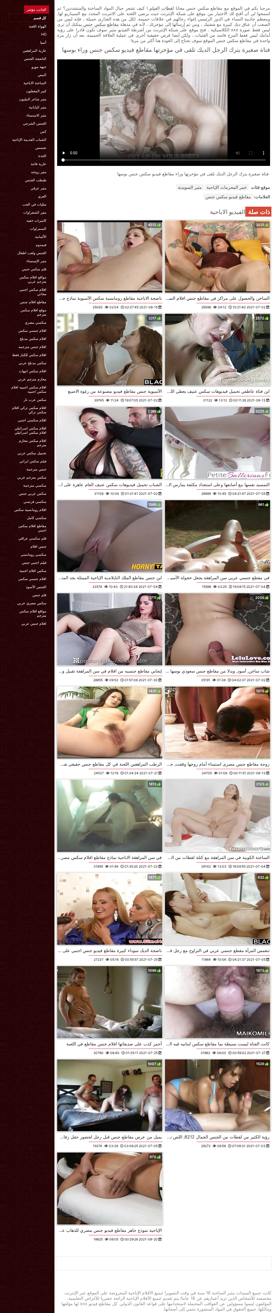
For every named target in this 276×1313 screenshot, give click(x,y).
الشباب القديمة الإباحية (29, 139)
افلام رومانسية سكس (30, 509)
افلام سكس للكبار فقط (29, 355)
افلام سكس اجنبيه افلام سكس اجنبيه (28, 389)
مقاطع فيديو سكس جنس (228, 196)
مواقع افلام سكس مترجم (32, 613)
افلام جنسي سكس (32, 330)
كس (43, 131)
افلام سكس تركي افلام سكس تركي (29, 409)
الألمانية (40, 236)
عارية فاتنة (38, 164)
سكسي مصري (35, 322)
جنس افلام (38, 546)
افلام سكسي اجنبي (32, 420)
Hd (43, 34)
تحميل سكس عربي (32, 453)
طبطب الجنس (35, 180)
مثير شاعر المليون (32, 99)
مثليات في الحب (34, 204)
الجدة (42, 156)
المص (42, 75)
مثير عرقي (38, 188)
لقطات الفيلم (161, 8)
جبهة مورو (39, 66)
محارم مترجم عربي (32, 379)
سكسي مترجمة (34, 485)
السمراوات (38, 228)
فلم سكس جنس (34, 269)
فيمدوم (41, 245)
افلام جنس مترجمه (32, 347)
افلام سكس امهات (32, 371)
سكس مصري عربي (31, 603)
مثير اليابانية (37, 107)
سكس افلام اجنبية (32, 570)
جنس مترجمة (36, 469)
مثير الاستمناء (36, 115)
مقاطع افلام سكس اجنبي (32, 528)
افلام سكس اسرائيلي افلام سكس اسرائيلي (30, 430)
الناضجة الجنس (35, 58)
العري (42, 196)
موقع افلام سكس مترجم (33, 312)
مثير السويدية (190, 187)
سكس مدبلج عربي (32, 363)
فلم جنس (39, 595)
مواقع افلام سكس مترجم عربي (32, 279)
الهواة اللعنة (37, 26)
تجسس (40, 147)
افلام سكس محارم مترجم (32, 442)
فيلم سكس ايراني (32, 461)
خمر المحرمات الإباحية (226, 187)
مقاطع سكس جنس (100, 24)
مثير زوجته (38, 172)
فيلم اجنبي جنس (34, 562)
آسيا (43, 42)
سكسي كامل (36, 518)
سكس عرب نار (35, 399)
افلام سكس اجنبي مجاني (32, 291)
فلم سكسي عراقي (32, 538)
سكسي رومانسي (33, 554)
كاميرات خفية (36, 220)
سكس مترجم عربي (31, 477)
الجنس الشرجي (34, 123)
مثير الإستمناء (36, 261)
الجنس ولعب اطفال (31, 253)
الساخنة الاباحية (34, 83)
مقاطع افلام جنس (33, 302)
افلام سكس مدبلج (33, 338)
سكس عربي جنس (32, 493)
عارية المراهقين (34, 50)
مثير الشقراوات (34, 212)
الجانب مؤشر (36, 9)
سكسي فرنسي (34, 501)
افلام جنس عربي (33, 623)
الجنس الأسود (36, 587)
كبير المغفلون (36, 91)
